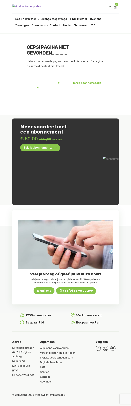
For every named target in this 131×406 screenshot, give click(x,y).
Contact (55, 25)
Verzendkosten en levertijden (58, 352)
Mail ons (45, 290)
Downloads (39, 25)
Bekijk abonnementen (38, 147)
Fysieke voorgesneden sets (56, 357)
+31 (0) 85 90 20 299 (78, 290)
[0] (115, 7)
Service (44, 372)
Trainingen (22, 25)
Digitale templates (51, 362)
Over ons (95, 18)
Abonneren (80, 25)
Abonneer (46, 381)
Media (67, 25)
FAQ (92, 25)
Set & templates (25, 18)
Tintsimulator (78, 18)
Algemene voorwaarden (54, 348)
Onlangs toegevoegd (54, 18)
